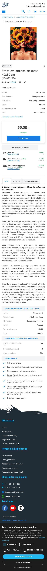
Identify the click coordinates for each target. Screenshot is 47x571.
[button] (23, 567)
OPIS (6, 181)
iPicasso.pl (8, 420)
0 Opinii (13, 82)
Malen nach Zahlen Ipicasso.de (14, 520)
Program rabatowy (9, 435)
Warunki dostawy (13, 160)
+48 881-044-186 (37, 4)
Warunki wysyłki (13, 154)
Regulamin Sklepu (9, 439)
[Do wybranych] (20, 82)
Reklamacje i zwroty (10, 468)
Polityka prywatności (10, 443)
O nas (4, 427)
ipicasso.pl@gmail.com (36, 6)
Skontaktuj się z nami (14, 477)
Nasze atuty (7, 431)
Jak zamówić (7, 455)
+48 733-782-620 (12, 487)
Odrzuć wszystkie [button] (23, 562)
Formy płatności (8, 460)
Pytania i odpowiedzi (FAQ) (12, 472)
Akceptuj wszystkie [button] (23, 557)
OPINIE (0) (16, 181)
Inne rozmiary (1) (31, 181)
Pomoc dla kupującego (14, 448)
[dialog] (23, 547)
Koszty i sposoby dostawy (12, 464)
